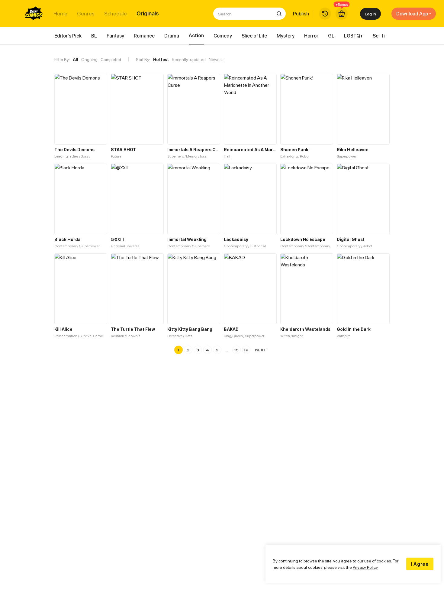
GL (331, 35)
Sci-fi (379, 35)
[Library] (325, 14)
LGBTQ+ (353, 35)
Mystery (285, 35)
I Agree (420, 564)
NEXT (260, 349)
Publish (301, 13)
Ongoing (89, 59)
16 (246, 349)
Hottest (161, 59)
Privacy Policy (365, 567)
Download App (412, 13)
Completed (111, 59)
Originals (148, 13)
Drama (171, 35)
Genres (86, 13)
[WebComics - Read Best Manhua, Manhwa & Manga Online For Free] (34, 14)
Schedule (115, 13)
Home (60, 13)
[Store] (342, 14)
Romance (144, 35)
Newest (216, 59)
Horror (311, 35)
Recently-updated (189, 59)
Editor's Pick (68, 35)
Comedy (223, 35)
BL (94, 35)
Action (196, 35)
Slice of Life (254, 35)
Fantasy (115, 35)
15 (236, 349)
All (75, 59)
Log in (370, 13)
